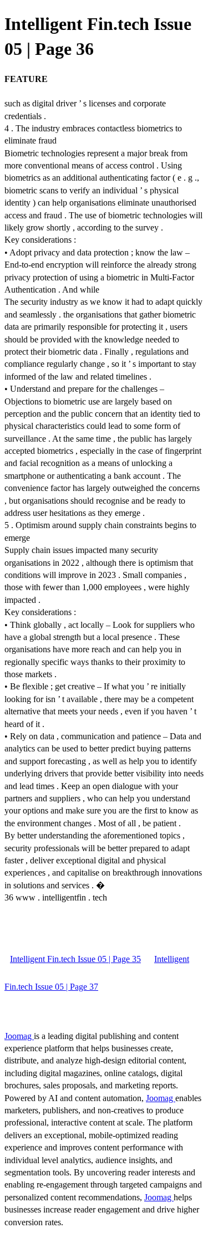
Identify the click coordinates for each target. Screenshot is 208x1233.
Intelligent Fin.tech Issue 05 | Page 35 (75, 959)
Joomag (19, 1036)
